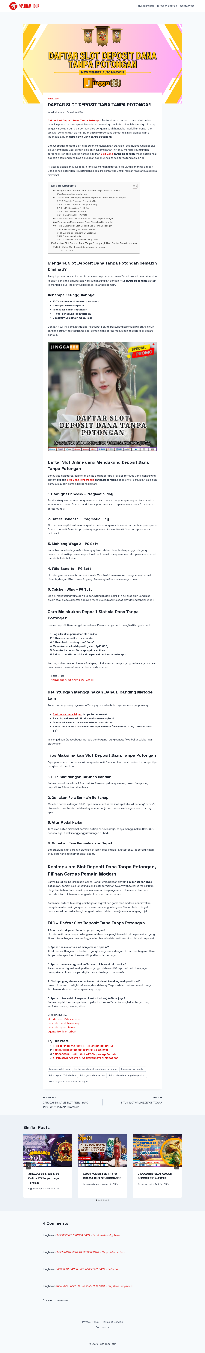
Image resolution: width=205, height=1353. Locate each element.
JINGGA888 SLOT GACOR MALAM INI (72, 680)
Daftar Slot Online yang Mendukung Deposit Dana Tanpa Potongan (91, 197)
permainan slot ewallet (132, 1069)
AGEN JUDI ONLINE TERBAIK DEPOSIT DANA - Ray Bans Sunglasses (94, 1286)
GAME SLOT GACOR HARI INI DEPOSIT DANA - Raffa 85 (86, 1269)
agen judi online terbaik (62, 1031)
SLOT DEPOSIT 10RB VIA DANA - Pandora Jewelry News (87, 1235)
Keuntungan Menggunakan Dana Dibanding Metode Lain (85, 222)
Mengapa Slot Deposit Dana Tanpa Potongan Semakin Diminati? (89, 190)
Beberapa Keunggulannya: (74, 194)
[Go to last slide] (28, 1165)
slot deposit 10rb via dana (64, 1019)
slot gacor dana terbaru (92, 1075)
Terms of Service (167, 6)
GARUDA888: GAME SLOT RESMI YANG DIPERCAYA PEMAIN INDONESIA (65, 1102)
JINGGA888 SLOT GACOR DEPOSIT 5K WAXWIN (80, 1050)
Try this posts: (67, 250)
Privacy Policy (145, 6)
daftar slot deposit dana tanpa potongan (95, 1069)
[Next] (176, 1165)
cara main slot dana (59, 1069)
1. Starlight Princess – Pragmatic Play (79, 201)
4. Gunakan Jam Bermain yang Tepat (80, 239)
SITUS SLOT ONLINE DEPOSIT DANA (141, 1100)
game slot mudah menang (63, 1023)
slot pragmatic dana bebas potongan (68, 1081)
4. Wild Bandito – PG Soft (75, 211)
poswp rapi (36, 1188)
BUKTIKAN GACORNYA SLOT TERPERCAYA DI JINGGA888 (85, 1058)
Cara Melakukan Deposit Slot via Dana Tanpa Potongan (85, 218)
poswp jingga (92, 1184)
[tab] (96, 1200)
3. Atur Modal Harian (72, 236)
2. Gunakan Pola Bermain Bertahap (79, 233)
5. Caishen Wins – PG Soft (75, 215)
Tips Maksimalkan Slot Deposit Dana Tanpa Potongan (84, 225)
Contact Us (187, 6)
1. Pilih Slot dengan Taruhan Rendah (79, 229)
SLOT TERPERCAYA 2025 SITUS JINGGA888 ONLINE (83, 1046)
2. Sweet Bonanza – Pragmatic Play (80, 204)
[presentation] (47, 1150)
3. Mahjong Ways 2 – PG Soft (76, 208)
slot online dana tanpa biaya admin (127, 1075)
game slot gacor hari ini (62, 1027)
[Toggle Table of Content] (133, 186)
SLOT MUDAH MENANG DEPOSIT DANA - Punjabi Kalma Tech (90, 1252)
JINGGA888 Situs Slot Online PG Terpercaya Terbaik (84, 1054)
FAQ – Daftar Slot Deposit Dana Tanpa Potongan (80, 247)
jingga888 (53, 99)
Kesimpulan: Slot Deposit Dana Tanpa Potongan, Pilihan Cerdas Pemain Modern (94, 243)
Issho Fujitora (57, 112)
